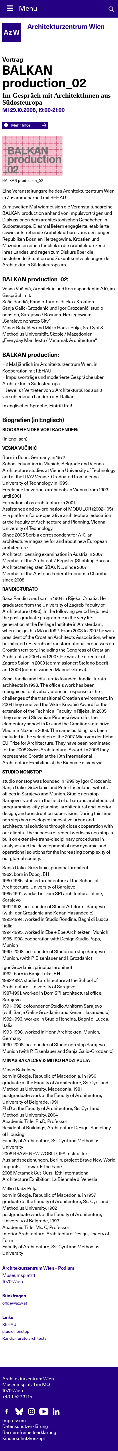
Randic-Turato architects (24, 1339)
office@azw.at (14, 1303)
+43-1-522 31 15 (17, 1396)
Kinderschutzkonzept (23, 1438)
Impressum (14, 1420)
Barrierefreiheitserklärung (29, 1432)
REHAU (9, 1325)
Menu (28, 8)
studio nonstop (15, 1332)
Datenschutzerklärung (25, 1426)
